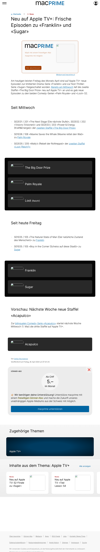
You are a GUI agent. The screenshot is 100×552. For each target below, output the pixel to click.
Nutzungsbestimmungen (37, 542)
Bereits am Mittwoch (62, 87)
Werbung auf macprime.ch (65, 74)
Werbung (39, 536)
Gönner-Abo (28, 536)
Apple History (54, 542)
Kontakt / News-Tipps (77, 536)
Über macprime (14, 536)
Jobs (65, 536)
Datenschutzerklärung (17, 542)
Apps (47, 536)
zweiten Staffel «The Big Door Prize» (56, 128)
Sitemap (65, 542)
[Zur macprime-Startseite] (50, 3)
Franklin (40, 240)
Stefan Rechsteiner (21, 359)
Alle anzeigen (85, 466)
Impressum (75, 542)
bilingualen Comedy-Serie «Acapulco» (35, 323)
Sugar (17, 249)
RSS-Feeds (56, 536)
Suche (84, 542)
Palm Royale (23, 137)
